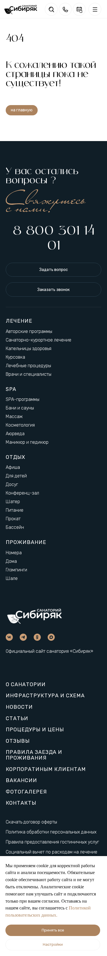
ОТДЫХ (15, 457)
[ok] (37, 637)
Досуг (12, 484)
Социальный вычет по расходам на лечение (51, 852)
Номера (14, 552)
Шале (12, 578)
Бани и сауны (20, 408)
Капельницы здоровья (28, 348)
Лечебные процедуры (28, 365)
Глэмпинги (16, 570)
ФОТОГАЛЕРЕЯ (26, 792)
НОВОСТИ (19, 707)
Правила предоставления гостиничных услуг (52, 842)
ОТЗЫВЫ (18, 741)
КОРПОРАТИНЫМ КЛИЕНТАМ (46, 769)
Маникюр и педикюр (27, 442)
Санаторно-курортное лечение (38, 340)
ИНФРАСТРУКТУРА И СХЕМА (45, 696)
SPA (11, 389)
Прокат (13, 518)
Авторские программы (29, 331)
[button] (53, 270)
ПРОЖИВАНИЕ (26, 542)
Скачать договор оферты (31, 822)
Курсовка (15, 357)
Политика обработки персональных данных (51, 832)
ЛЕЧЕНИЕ (19, 321)
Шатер (13, 501)
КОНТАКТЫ (21, 803)
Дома (11, 561)
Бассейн (15, 527)
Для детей (16, 476)
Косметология (20, 425)
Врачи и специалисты (28, 374)
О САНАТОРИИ (26, 685)
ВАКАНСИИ (21, 781)
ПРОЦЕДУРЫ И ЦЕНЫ (35, 730)
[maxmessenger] (51, 637)
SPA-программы (22, 399)
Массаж (14, 416)
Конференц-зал (22, 493)
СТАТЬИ (17, 719)
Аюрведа (15, 433)
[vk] (9, 637)
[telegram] (23, 637)
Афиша (13, 467)
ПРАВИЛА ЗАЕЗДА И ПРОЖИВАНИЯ (34, 755)
